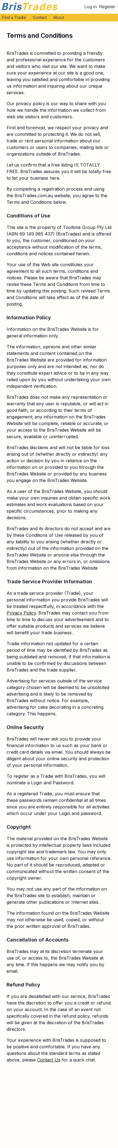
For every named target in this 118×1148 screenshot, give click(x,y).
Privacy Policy (21, 613)
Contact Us (48, 1060)
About (58, 17)
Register (107, 6)
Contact (40, 17)
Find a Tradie (14, 17)
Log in (90, 6)
